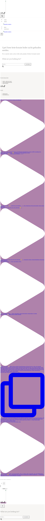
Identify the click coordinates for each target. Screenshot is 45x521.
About (5, 21)
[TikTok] (4, 13)
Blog (5, 27)
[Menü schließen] (0, 486)
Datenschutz (6, 94)
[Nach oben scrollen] (1, 483)
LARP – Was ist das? (7, 81)
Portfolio (5, 488)
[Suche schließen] (2, 506)
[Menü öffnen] (1, 34)
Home (5, 19)
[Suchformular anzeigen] (2, 16)
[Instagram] (1, 13)
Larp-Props (5, 83)
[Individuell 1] (5, 503)
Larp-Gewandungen (7, 82)
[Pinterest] (3, 13)
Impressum (5, 93)
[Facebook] (2, 13)
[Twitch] (5, 13)
